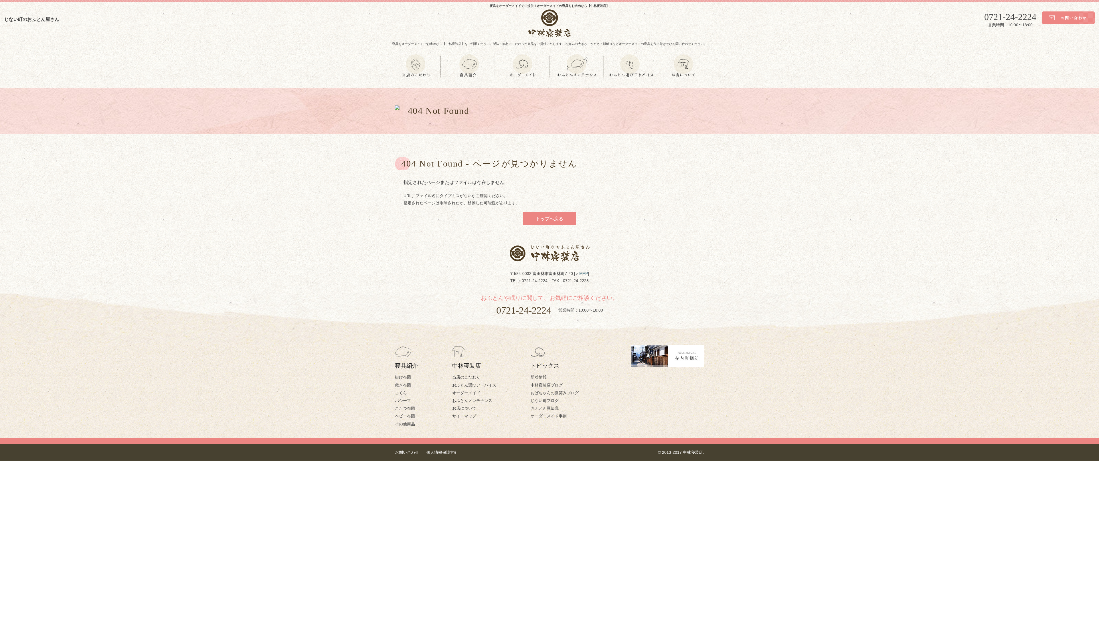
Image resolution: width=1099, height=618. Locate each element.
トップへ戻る (549, 218)
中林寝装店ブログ (547, 385)
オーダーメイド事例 (549, 416)
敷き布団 (403, 385)
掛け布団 (403, 377)
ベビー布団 (405, 416)
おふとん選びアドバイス (474, 385)
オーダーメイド (466, 393)
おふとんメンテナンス (472, 400)
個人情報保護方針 (442, 452)
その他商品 (405, 424)
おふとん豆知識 (545, 408)
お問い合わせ (407, 452)
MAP (583, 273)
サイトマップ (464, 416)
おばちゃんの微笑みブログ (555, 393)
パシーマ (403, 400)
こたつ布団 (405, 408)
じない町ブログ (545, 400)
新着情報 (539, 377)
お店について (464, 408)
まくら (401, 393)
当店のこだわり (466, 377)
